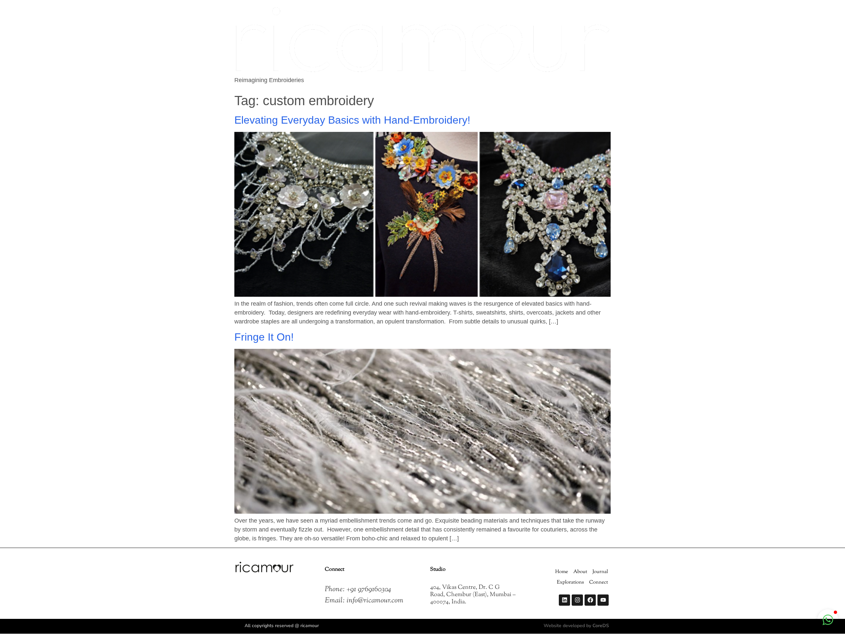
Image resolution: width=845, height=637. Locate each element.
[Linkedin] (564, 600)
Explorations (570, 582)
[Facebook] (590, 600)
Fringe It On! (264, 337)
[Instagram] (577, 600)
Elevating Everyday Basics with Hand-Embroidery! (353, 120)
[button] (827, 619)
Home (561, 571)
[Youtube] (603, 600)
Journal (600, 571)
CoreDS (600, 625)
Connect (598, 582)
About (580, 571)
